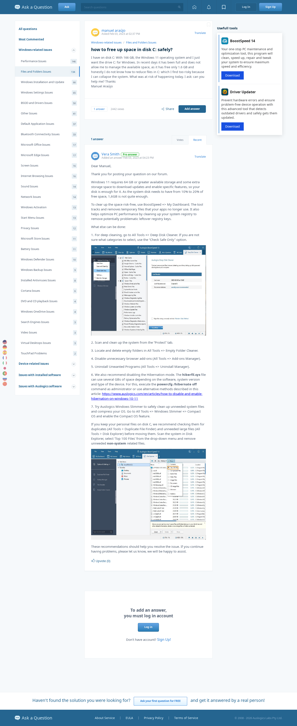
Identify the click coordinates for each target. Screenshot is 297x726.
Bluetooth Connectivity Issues (48, 134)
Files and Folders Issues (48, 71)
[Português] (5, 373)
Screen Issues (48, 165)
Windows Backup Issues (48, 270)
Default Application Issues (48, 124)
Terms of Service (186, 718)
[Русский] (5, 378)
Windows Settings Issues (48, 92)
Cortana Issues (48, 291)
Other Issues (48, 113)
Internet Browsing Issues (48, 176)
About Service (105, 718)
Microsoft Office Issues (48, 145)
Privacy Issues (48, 228)
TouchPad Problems (48, 353)
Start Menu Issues (48, 218)
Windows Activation (48, 207)
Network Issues (48, 197)
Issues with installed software (40, 375)
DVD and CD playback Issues (48, 301)
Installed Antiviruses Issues (48, 280)
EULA (129, 718)
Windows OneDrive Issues (48, 311)
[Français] (5, 358)
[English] (5, 342)
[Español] (5, 352)
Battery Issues (48, 249)
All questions (28, 29)
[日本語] (5, 368)
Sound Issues (48, 186)
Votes (180, 140)
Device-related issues (34, 364)
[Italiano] (5, 363)
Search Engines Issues (48, 322)
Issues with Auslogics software (40, 386)
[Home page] (194, 7)
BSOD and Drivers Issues (48, 103)
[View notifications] (209, 7)
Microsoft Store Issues (48, 238)
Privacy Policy (153, 718)
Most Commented (31, 39)
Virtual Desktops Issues (48, 343)
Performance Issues (48, 61)
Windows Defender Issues (48, 259)
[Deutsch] (5, 347)
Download (232, 75)
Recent (197, 140)
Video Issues (48, 332)
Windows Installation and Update (48, 82)
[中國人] (5, 384)
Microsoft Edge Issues (48, 155)
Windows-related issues (35, 50)
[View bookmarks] (223, 7)
